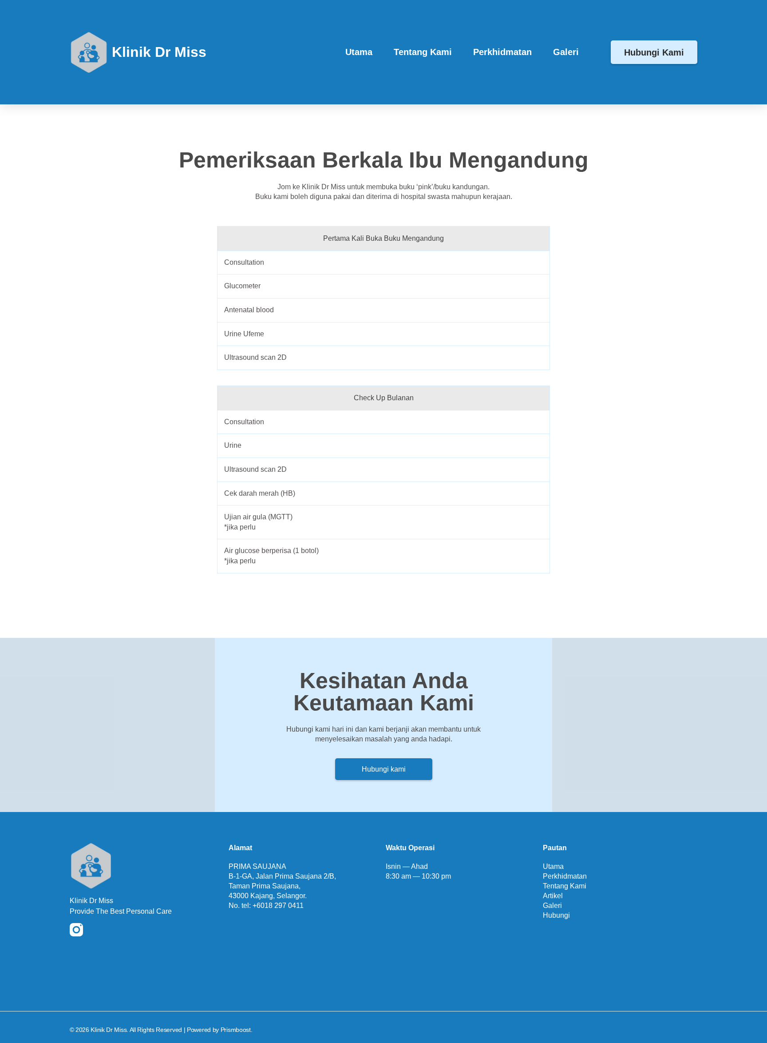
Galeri (566, 52)
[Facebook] (94, 929)
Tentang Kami (423, 52)
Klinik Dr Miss (159, 52)
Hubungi (556, 915)
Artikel (553, 896)
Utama (358, 52)
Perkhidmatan (502, 52)
